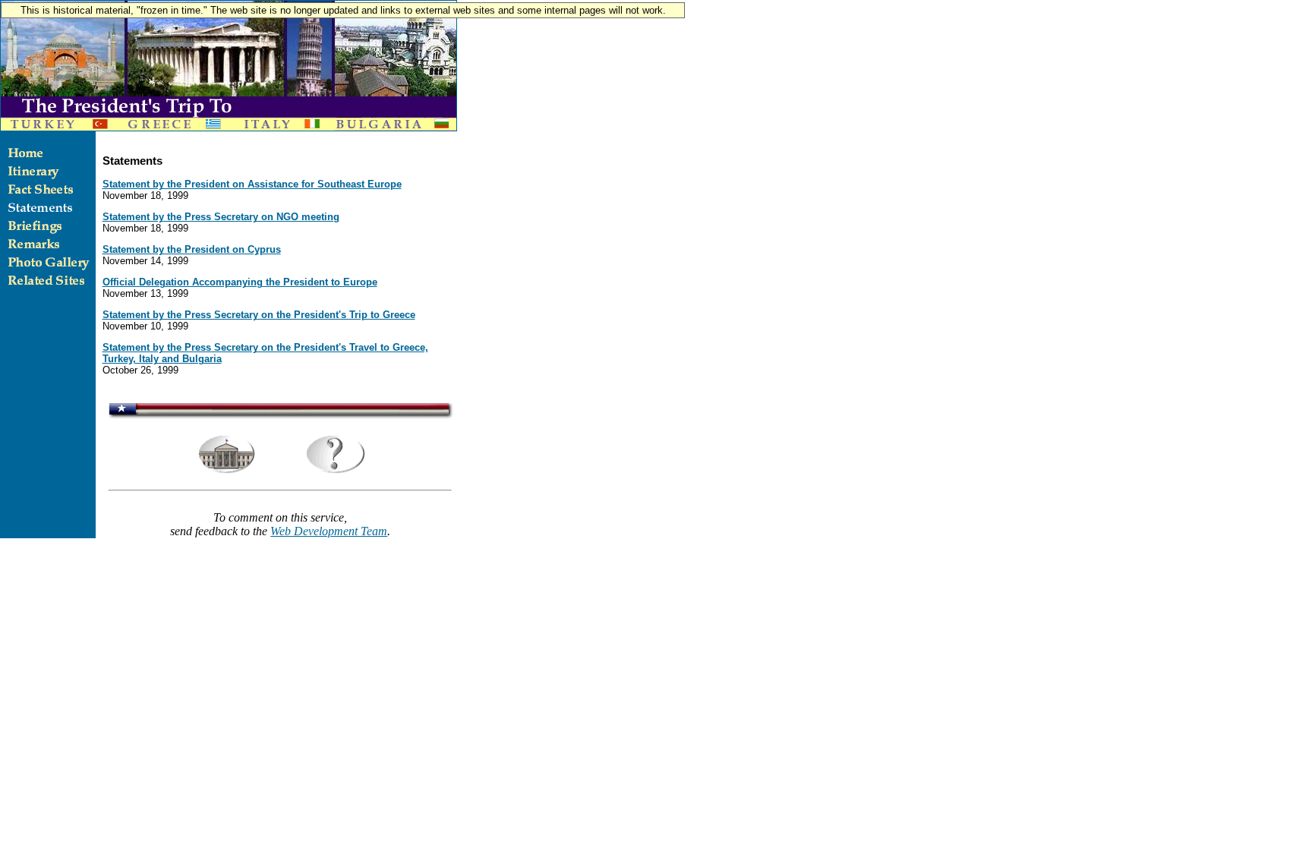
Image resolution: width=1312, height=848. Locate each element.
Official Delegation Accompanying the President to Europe (239, 282)
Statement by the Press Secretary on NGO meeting (220, 216)
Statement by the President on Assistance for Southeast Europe (252, 184)
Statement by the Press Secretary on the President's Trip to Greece (258, 314)
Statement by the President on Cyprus (191, 249)
